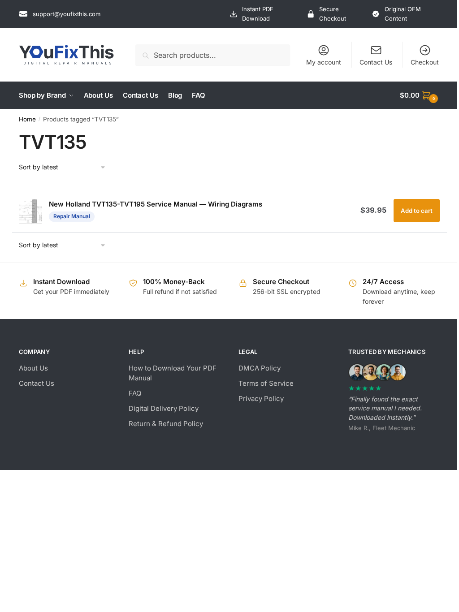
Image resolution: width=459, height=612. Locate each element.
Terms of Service (266, 383)
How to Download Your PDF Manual (173, 373)
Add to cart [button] (417, 210)
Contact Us (375, 62)
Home (27, 119)
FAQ (135, 393)
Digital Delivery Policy (164, 408)
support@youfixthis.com (66, 13)
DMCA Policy (259, 368)
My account (323, 62)
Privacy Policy (261, 398)
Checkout (425, 62)
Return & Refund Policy (166, 423)
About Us (33, 368)
